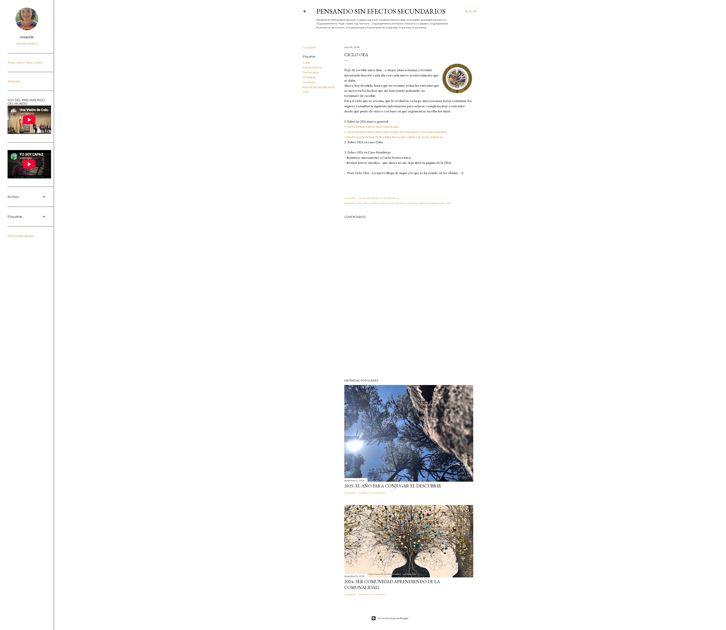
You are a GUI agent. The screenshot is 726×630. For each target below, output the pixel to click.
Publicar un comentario (372, 492)
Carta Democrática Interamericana (373, 126)
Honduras (309, 82)
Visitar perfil (27, 44)
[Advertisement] (408, 343)
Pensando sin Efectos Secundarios (380, 11)
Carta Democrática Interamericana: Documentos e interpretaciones (397, 132)
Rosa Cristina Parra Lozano (25, 62)
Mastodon (14, 81)
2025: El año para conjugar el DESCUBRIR (392, 486)
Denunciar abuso (21, 236)
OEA (306, 92)
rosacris (26, 37)
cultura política (312, 67)
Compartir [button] (309, 47)
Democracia (311, 72)
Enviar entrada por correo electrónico (379, 198)
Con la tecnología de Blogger (393, 618)
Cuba (306, 62)
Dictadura (309, 77)
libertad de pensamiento (319, 87)
